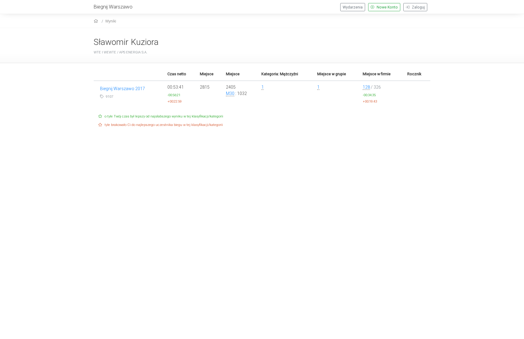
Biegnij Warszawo (113, 7)
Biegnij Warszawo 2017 (122, 88)
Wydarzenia (353, 7)
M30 (230, 93)
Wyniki (110, 21)
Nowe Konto (387, 7)
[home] (96, 21)
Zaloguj (418, 7)
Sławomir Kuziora (126, 42)
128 (366, 87)
